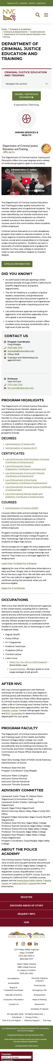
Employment (39, 995)
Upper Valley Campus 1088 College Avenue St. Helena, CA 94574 (26, 967)
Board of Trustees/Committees (13, 988)
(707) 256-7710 (15, 348)
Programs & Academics (20, 29)
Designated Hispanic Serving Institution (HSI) (25, 1035)
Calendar (23, 3)
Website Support (32, 1020)
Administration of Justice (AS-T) (21, 448)
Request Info (12, 3)
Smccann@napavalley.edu (21, 388)
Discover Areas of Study (26, 905)
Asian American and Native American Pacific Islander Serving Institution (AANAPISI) (25, 1040)
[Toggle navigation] (47, 84)
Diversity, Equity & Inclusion (40, 979)
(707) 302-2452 (26, 973)
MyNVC (32, 3)
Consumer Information (13, 999)
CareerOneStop (17, 669)
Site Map (47, 1020)
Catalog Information (17, 264)
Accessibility (13, 983)
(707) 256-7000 (25, 956)
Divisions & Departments (15, 32)
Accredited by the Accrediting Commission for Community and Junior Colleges (25, 1030)
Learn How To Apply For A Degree (18, 563)
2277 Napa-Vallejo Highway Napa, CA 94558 (26, 951)
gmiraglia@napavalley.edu (21, 351)
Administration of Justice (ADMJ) (21, 508)
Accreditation (13, 978)
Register (26, 897)
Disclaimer (17, 1017)
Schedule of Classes (39, 1009)
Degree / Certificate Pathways (26, 95)
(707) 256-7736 (15, 385)
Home (4, 29)
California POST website (24, 883)
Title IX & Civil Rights (11, 1020)
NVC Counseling (14, 713)
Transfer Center (9, 710)
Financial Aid (39, 985)
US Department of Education (26, 1046)
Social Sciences (37, 32)
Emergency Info (39, 990)
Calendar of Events (13, 995)
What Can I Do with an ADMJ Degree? (28, 662)
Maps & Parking (39, 999)
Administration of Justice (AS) (20, 444)
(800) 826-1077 (26, 959)
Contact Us (13, 1004)
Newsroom (39, 1004)
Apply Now (41, 3)
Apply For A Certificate (13, 588)
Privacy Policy (31, 1017)
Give (26, 922)
